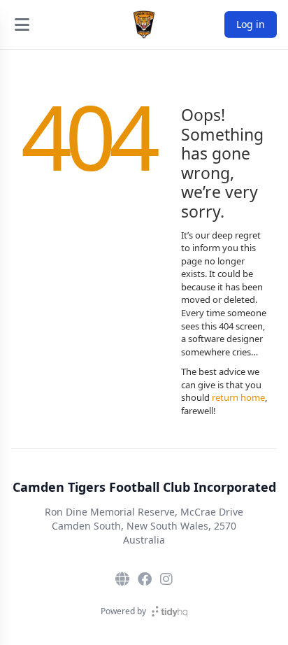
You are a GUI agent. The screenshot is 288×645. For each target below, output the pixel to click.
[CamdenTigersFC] (145, 579)
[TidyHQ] (169, 611)
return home (238, 397)
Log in (250, 24)
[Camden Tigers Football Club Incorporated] (144, 24)
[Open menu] (22, 24)
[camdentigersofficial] (166, 579)
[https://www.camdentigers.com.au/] (122, 579)
